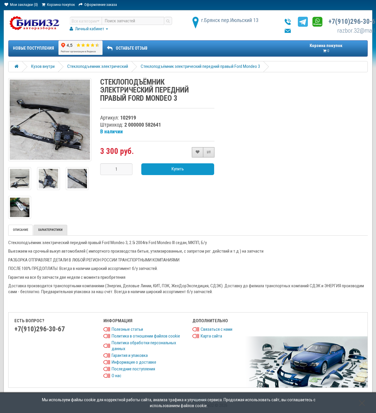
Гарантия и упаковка (130, 355)
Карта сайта (211, 336)
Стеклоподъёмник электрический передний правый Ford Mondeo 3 (200, 66)
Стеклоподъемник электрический (97, 66)
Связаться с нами (216, 329)
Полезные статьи (127, 329)
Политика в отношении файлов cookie (146, 336)
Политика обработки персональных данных (144, 345)
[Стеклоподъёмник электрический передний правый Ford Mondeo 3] (50, 120)
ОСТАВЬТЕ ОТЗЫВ (131, 48)
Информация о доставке (134, 362)
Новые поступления (33, 48)
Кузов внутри (43, 66)
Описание (20, 229)
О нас (116, 375)
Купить (178, 169)
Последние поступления (133, 369)
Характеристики (50, 229)
